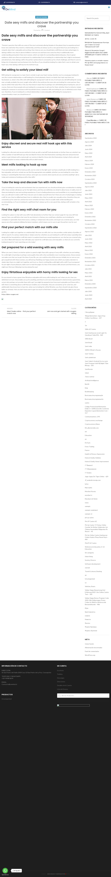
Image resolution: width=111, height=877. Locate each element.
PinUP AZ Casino (90, 543)
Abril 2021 (88, 276)
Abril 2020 (88, 299)
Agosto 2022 (89, 231)
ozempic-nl (88, 514)
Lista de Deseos (62, 689)
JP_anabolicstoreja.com (93, 480)
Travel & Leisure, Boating (93, 571)
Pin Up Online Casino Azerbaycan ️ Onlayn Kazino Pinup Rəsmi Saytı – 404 (96, 537)
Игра (86, 608)
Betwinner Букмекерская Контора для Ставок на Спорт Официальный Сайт (97, 44)
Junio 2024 (88, 149)
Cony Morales (92, 120)
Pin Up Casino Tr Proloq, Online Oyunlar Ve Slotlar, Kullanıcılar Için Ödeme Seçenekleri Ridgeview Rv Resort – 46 (96, 528)
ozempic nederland (91, 510)
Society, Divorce (90, 560)
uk (86, 575)
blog (86, 388)
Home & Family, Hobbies (93, 458)
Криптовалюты (90, 612)
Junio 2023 (88, 194)
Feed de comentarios (92, 651)
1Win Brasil (88, 339)
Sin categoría (41, 17)
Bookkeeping (89, 391)
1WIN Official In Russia (93, 350)
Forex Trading (89, 446)
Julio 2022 (88, 235)
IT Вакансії (89, 465)
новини (87, 616)
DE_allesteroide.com (92, 428)
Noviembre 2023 (90, 175)
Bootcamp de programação (94, 395)
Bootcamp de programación (94, 399)
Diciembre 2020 (90, 284)
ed (86, 431)
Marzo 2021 (89, 280)
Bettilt (87, 384)
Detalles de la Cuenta (64, 685)
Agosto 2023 (89, 187)
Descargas (60, 678)
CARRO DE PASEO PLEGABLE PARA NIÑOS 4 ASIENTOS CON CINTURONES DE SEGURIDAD (96, 113)
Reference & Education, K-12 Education (95, 548)
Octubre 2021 (90, 265)
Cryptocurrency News (92, 424)
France (87, 450)
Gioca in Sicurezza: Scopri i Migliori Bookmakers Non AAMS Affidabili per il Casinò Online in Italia (96, 53)
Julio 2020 (88, 291)
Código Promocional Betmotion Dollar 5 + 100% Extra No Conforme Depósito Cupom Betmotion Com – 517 (97, 410)
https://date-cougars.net (10, 294)
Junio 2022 (88, 239)
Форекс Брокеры (91, 627)
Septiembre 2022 (91, 228)
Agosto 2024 (89, 142)
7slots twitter (89, 377)
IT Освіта (88, 473)
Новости (88, 619)
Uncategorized (90, 579)
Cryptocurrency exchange (94, 420)
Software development (92, 564)
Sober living (89, 556)
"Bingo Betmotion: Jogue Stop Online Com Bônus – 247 (95, 317)
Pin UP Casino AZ (91, 521)
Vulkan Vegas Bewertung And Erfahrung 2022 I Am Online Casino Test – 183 (97, 592)
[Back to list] (41, 311)
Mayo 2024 (88, 153)
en (86, 439)
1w (86, 325)
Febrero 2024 (89, 164)
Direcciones (61, 681)
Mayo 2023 (88, 198)
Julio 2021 (88, 269)
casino (87, 403)
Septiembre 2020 (91, 288)
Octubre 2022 (90, 224)
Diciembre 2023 (90, 172)
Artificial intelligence (92, 380)
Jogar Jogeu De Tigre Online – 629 (96, 476)
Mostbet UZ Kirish (91, 499)
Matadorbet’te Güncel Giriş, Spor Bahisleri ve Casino (97, 34)
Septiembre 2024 (91, 138)
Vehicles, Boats (90, 586)
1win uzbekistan (90, 357)
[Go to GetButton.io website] (5, 874)
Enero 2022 (89, 254)
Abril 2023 (88, 202)
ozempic (87, 506)
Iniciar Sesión (89, 644)
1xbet (87, 373)
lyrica (86, 484)
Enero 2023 (89, 213)
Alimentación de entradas (93, 647)
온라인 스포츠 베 (90, 39)
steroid (87, 568)
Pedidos (60, 674)
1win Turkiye (89, 354)
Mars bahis (88, 488)
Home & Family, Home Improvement (97, 461)
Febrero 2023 (89, 209)
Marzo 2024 (89, 160)
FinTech (87, 443)
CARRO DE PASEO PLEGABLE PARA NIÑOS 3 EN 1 (97, 122)
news (87, 503)
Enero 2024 (89, 168)
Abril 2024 (88, 157)
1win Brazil (88, 342)
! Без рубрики (89, 312)
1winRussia (89, 369)
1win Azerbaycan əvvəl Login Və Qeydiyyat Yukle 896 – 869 (96, 334)
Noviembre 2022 (90, 220)
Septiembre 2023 (91, 183)
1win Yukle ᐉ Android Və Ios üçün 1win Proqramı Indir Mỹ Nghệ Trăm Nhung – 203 (96, 363)
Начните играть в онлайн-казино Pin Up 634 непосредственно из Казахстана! (96, 63)
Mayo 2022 (88, 243)
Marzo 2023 (89, 205)
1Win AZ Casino (90, 329)
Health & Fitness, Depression (95, 454)
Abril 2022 (88, 246)
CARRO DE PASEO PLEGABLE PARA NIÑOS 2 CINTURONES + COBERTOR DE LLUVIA (95, 81)
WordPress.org (90, 655)
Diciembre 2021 (90, 258)
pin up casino (89, 517)
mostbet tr (88, 495)
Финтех (87, 623)
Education (88, 435)
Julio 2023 (88, 190)
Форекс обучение (91, 630)
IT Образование (90, 469)
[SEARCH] (106, 18)
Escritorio (60, 670)
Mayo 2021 (88, 273)
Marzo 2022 (89, 250)
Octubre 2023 (90, 179)
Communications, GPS (92, 417)
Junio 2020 (88, 295)
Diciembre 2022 (90, 217)
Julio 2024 (88, 145)
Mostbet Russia (90, 491)
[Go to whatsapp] (5, 870)
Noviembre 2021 (90, 261)
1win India (88, 346)
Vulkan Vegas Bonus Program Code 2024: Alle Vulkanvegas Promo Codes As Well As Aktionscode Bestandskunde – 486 (97, 601)
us (86, 583)
